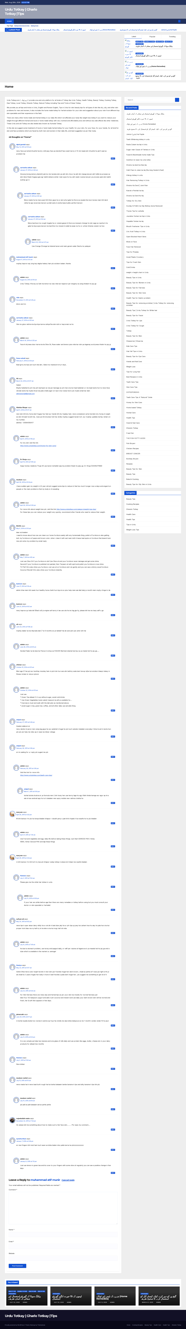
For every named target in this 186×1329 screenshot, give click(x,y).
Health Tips (168, 41)
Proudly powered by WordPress (14, 1325)
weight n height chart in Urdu (137, 272)
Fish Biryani (130, 443)
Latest (134, 36)
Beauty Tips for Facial (134, 315)
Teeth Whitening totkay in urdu (138, 139)
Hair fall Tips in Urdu (134, 351)
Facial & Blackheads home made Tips (140, 155)
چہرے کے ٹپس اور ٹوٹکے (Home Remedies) (150, 66)
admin (25, 1302)
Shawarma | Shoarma (134, 341)
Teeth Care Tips (132, 382)
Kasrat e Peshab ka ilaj (134, 191)
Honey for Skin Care (134, 402)
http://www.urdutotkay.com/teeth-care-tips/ (36, 775)
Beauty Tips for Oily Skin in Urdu (138, 484)
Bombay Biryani (132, 459)
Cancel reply (68, 1180)
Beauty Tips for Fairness (135, 288)
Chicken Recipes (132, 448)
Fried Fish (130, 433)
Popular (152, 37)
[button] (176, 21)
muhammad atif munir (24, 257)
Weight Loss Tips (132, 530)
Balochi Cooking (132, 479)
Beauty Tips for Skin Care (136, 293)
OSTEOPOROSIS (132, 392)
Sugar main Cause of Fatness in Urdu (140, 150)
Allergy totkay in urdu (134, 175)
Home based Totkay (133, 408)
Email (11, 1242)
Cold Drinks (130, 267)
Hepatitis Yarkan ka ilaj (134, 221)
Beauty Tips (139, 41)
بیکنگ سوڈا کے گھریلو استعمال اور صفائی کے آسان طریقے (154, 46)
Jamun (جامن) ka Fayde (135, 134)
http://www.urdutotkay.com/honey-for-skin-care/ (38, 446)
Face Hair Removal (133, 247)
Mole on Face (131, 242)
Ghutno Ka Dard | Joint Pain (137, 185)
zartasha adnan (26, 168)
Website (11, 1253)
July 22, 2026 (15, 1302)
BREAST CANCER (133, 454)
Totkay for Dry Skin (133, 201)
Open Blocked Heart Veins (136, 237)
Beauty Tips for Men (134, 336)
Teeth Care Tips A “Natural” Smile (139, 397)
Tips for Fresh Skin (133, 262)
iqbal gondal (21, 144)
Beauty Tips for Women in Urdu (138, 283)
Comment (13, 1190)
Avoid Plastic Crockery (134, 257)
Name (11, 1230)
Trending (171, 37)
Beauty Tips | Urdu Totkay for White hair (141, 310)
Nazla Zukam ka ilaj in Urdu (136, 144)
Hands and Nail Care (134, 361)
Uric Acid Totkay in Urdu (135, 231)
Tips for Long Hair (133, 372)
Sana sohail (20, 358)
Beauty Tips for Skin (134, 469)
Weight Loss (130, 367)
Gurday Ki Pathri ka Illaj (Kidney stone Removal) (144, 206)
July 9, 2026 (102, 1302)
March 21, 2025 (148, 1302)
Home (9, 21)
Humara (23, 876)
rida (17, 297)
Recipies (129, 464)
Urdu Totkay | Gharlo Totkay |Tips (31, 1316)
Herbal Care (131, 413)
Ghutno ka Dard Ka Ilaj (134, 196)
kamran (19, 584)
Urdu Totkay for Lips (134, 321)
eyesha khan (21, 1139)
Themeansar (41, 1325)
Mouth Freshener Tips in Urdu (137, 226)
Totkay (128, 331)
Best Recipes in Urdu (134, 377)
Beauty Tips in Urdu (133, 278)
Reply (113, 158)
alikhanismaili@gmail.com (25, 394)
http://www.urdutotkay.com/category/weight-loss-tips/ (76, 509)
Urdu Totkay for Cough (135, 326)
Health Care (159, 41)
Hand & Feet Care (133, 423)
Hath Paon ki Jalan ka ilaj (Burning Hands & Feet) (145, 170)
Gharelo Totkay (149, 41)
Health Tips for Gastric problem (138, 298)
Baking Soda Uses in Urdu (21, 26)
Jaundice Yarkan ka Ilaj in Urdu (138, 216)
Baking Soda (34, 26)
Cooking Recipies (132, 504)
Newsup (32, 1325)
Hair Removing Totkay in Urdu (137, 180)
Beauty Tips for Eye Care (135, 356)
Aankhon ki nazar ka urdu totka (138, 160)
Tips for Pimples (132, 252)
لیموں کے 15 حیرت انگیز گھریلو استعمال (148, 56)
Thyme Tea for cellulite (135, 211)
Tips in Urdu (139, 44)
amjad (18, 720)
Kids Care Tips (131, 346)
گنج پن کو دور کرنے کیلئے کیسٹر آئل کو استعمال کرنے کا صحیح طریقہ (149, 129)
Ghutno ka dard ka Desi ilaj (136, 165)
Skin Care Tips (131, 387)
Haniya (19, 965)
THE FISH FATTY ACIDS (135, 438)
